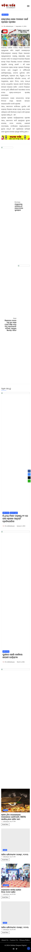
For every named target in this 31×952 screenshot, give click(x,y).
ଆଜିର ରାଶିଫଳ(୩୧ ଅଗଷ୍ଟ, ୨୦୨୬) (14, 854)
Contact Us (14, 940)
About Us (4, 940)
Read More (5, 824)
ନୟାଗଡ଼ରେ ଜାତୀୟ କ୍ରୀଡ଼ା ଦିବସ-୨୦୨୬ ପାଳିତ (11, 890)
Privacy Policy (25, 940)
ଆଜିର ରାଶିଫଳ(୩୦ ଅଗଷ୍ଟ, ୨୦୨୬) (15, 927)
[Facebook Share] (29, 471)
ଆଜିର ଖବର (5, 14)
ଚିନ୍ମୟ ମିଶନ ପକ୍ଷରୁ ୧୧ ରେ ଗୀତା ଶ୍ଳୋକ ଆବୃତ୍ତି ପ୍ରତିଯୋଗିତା (15, 519)
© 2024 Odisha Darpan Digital (15, 945)
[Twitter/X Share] (29, 477)
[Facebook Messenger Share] (29, 474)
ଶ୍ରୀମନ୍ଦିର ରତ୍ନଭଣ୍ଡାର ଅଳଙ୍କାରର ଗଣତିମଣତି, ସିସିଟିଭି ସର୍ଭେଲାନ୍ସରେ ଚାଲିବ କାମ (13, 816)
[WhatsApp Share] (29, 481)
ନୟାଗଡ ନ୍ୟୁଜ (13, 513)
